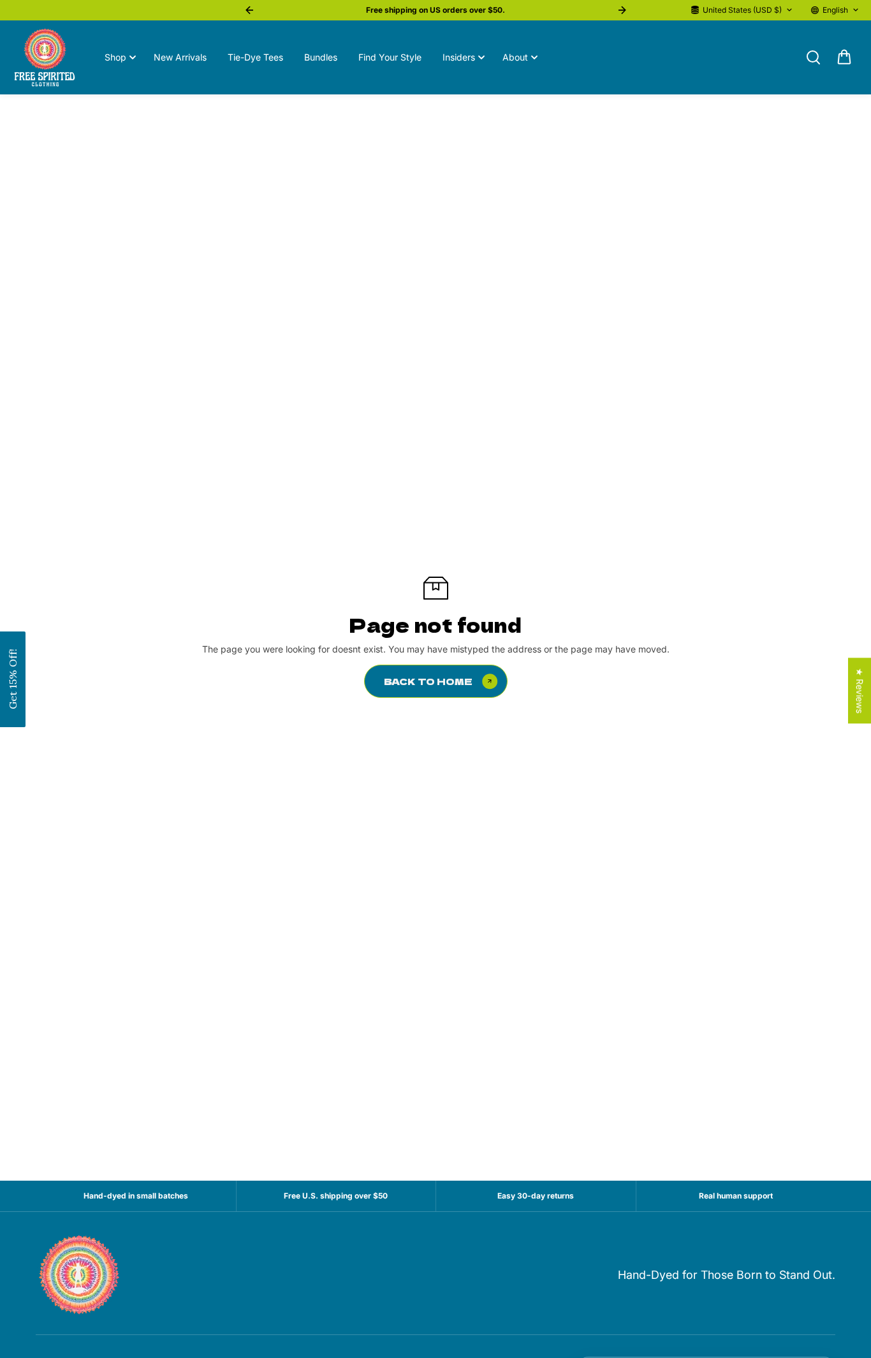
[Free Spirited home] (80, 1275)
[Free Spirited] (45, 57)
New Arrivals (180, 57)
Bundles (320, 57)
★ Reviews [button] (859, 690)
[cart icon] (844, 57)
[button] (13, 679)
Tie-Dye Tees (255, 57)
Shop (115, 57)
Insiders (459, 57)
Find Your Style (389, 57)
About (515, 57)
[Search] (813, 57)
